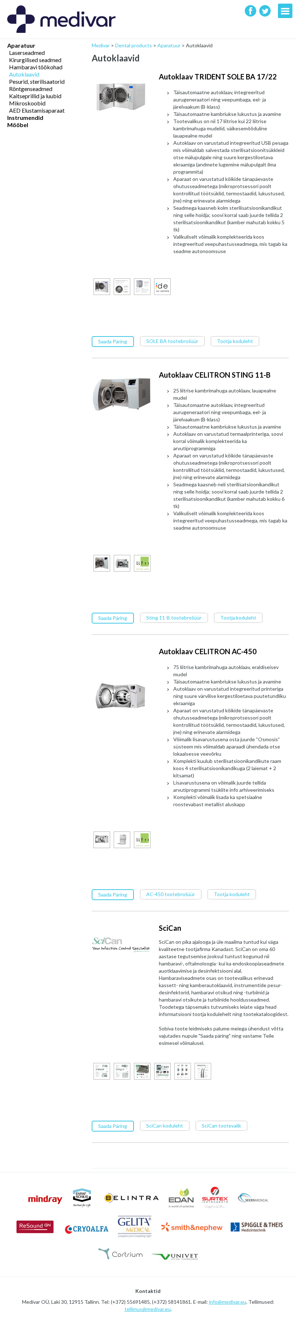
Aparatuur (21, 45)
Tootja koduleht (235, 341)
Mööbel (17, 124)
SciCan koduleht (164, 1126)
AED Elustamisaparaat (37, 110)
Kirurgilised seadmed (35, 59)
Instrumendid (25, 117)
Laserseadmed (27, 52)
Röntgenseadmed (30, 88)
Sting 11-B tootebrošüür (173, 618)
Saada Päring (112, 341)
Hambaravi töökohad (35, 67)
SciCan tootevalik (221, 1126)
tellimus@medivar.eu (148, 1309)
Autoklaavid (24, 74)
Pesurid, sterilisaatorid (37, 81)
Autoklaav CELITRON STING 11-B (214, 374)
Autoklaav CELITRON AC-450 (208, 651)
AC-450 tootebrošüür (170, 894)
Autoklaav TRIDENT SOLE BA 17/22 (218, 76)
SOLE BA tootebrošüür (172, 341)
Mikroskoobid (27, 103)
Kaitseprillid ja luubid (35, 95)
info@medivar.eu (227, 1302)
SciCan (170, 928)
